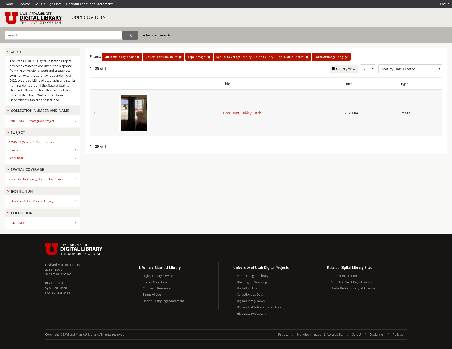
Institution (22, 191)
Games (13, 150)
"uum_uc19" (162, 57)
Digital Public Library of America (353, 288)
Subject (18, 132)
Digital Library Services (158, 276)
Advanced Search (156, 35)
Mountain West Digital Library (351, 282)
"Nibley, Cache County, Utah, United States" (261, 57)
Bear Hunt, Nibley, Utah (242, 113)
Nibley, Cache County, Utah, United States (35, 179)
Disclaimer (377, 334)
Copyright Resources (157, 288)
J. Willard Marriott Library (62, 264)
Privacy (283, 334)
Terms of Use (152, 294)
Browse (24, 4)
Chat (57, 4)
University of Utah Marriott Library (30, 201)
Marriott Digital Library (253, 276)
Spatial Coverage (27, 169)
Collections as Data (250, 294)
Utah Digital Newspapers (254, 282)
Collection (22, 212)
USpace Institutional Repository (259, 307)
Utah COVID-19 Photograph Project (31, 121)
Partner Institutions (344, 276)
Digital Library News (251, 301)
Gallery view (345, 69)
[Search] (130, 35)
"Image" (197, 57)
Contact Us (56, 283)
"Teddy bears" (121, 57)
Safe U (356, 334)
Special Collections (155, 282)
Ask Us (40, 4)
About (17, 52)
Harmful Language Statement (89, 4)
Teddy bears (16, 158)
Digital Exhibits (247, 288)
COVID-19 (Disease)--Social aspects (31, 142)
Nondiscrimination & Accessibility (320, 334)
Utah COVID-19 (88, 17)
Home (9, 4)
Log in (445, 4)
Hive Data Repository (251, 313)
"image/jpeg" (330, 57)
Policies (398, 334)
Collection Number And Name (40, 110)
